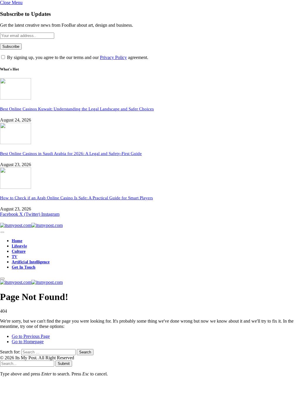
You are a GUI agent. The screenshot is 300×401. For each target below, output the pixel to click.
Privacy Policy (113, 57)
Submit (64, 363)
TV (14, 257)
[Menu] (2, 232)
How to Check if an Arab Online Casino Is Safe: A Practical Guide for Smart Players (76, 198)
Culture (18, 251)
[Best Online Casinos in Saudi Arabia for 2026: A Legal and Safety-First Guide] (15, 142)
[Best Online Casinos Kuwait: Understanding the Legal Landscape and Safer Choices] (15, 97)
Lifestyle (19, 246)
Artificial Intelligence (31, 262)
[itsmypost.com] (31, 225)
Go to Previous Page (31, 336)
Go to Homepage (28, 341)
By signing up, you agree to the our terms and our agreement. (77, 57)
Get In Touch (23, 267)
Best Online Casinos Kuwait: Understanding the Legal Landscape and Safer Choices (77, 109)
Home (17, 241)
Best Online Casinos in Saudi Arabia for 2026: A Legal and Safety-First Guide (71, 153)
